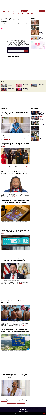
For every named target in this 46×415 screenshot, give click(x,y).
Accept (44, 413)
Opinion (32, 13)
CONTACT (9, 408)
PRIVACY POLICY (24, 408)
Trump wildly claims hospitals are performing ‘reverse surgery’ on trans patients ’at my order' (11, 90)
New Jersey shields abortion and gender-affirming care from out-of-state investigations (15, 144)
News (19, 13)
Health (23, 13)
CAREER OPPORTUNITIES (15, 408)
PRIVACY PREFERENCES (29, 408)
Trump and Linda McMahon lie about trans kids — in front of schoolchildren (41, 124)
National (40, 111)
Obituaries (40, 116)
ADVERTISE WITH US (20, 408)
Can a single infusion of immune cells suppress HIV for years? (25, 89)
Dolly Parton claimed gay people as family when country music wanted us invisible (41, 34)
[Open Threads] (11, 11)
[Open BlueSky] (10, 11)
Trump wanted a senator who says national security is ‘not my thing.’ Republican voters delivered (42, 24)
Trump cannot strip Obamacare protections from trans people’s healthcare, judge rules (15, 230)
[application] (38, 45)
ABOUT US (12, 408)
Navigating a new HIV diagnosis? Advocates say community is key (14, 113)
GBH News (13, 397)
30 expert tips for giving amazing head (11, 85)
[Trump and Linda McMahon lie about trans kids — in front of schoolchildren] (35, 123)
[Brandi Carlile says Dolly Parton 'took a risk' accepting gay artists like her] (35, 27)
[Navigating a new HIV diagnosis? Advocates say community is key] (15, 124)
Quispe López (3, 115)
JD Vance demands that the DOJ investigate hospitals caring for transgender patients (13, 259)
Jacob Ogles (3, 233)
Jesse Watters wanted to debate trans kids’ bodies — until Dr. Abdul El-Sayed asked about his (41, 114)
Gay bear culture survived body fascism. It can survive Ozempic (14, 301)
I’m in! (26, 51)
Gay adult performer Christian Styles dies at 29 (41, 119)
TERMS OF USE (33, 408)
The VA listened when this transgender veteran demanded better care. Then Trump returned (14, 172)
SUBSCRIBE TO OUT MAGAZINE (3, 11)
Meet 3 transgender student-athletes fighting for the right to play (41, 140)
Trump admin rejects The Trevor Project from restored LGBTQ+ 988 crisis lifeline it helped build (15, 330)
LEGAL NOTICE (36, 408)
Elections (40, 20)
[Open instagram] (13, 11)
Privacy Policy (14, 413)
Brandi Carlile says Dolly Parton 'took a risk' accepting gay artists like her (41, 29)
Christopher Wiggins (3, 146)
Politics (14, 13)
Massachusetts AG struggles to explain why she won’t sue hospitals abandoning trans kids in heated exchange (14, 375)
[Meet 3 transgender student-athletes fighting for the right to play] (35, 138)
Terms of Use (19, 413)
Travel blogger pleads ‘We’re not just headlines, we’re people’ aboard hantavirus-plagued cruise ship (40, 86)
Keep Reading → (7, 139)
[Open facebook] (8, 11)
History (28, 13)
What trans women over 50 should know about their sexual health (26, 85)
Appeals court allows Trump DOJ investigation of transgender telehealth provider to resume (15, 201)
